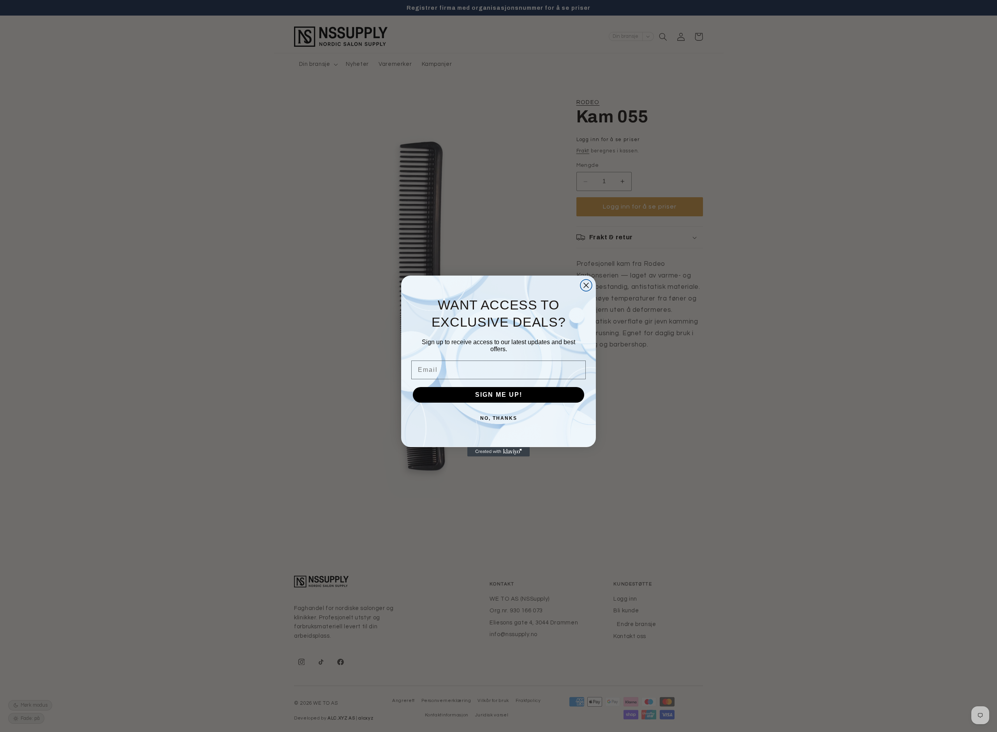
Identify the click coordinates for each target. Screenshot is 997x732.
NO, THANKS (498, 418)
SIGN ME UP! (498, 394)
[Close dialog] (586, 285)
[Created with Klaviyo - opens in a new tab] (498, 451)
